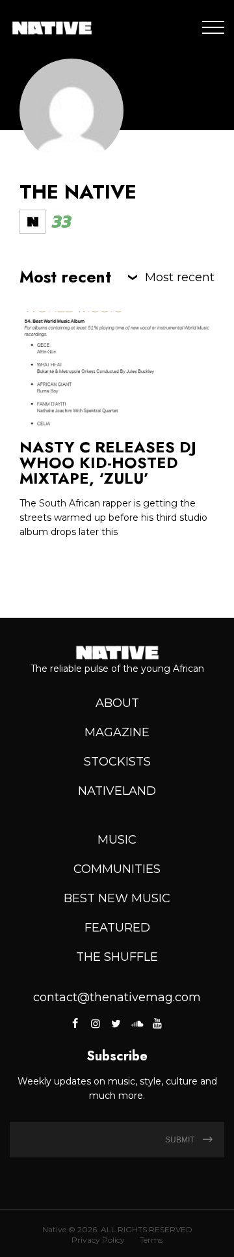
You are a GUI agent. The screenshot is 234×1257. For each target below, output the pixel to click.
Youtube (157, 1023)
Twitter (116, 1023)
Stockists (117, 761)
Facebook (76, 1023)
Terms (151, 1240)
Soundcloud (136, 1023)
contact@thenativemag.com (117, 997)
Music (117, 840)
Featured (117, 927)
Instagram (95, 1023)
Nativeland (117, 791)
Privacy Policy (98, 1240)
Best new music (117, 898)
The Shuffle (117, 957)
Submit (180, 1139)
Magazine (117, 732)
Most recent (179, 277)
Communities (117, 869)
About (117, 703)
